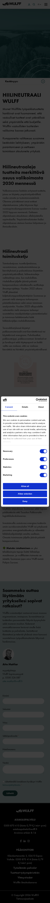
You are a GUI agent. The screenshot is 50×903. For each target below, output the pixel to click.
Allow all (25, 486)
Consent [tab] (9, 407)
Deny (25, 501)
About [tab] (41, 407)
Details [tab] (25, 407)
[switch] (43, 459)
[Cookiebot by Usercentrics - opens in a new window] (36, 400)
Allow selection (25, 494)
